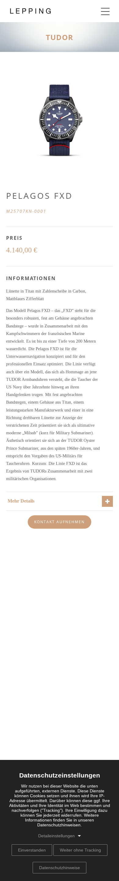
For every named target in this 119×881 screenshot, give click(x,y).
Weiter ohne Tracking (80, 850)
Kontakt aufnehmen (59, 521)
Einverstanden (32, 850)
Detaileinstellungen (56, 835)
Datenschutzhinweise (59, 867)
